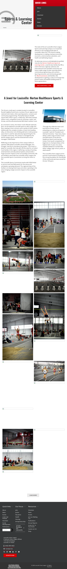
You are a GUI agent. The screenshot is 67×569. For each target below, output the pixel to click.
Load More (33, 495)
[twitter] (4, 551)
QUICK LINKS (40, 2)
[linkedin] (13, 551)
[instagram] (7, 551)
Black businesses (42, 76)
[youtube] (10, 551)
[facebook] (16, 551)
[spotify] (19, 551)
